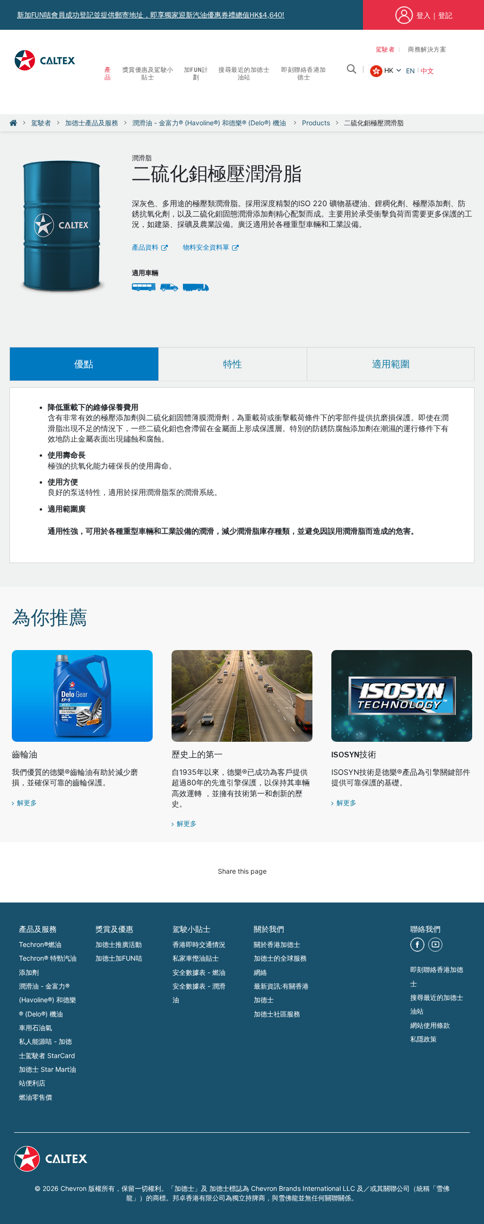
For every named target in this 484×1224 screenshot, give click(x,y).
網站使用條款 (430, 1025)
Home (13, 123)
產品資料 (145, 248)
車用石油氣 (35, 1028)
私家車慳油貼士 (196, 958)
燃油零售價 (35, 1097)
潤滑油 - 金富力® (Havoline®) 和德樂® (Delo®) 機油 (210, 123)
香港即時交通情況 (199, 944)
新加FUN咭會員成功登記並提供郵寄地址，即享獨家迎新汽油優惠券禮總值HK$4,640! (151, 15)
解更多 (27, 803)
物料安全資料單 (206, 248)
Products (316, 123)
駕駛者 (385, 50)
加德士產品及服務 (91, 123)
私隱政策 (423, 1039)
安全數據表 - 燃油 (199, 972)
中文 (427, 71)
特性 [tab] (232, 364)
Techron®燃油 (40, 944)
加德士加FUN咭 (118, 958)
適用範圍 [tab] (391, 364)
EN (410, 71)
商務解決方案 (427, 50)
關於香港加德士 (277, 944)
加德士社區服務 (277, 1014)
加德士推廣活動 (118, 944)
